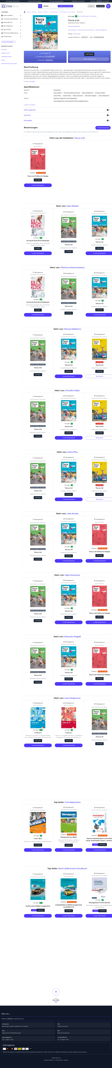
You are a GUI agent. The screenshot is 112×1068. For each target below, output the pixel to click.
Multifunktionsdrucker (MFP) (9, 63)
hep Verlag (76, 34)
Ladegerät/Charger (6, 56)
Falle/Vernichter (5, 53)
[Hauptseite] (19, 6)
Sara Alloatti (72, 30)
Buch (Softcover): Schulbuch (67, 12)
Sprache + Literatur (43, 12)
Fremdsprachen (54, 12)
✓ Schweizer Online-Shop (12, 1)
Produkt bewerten (74, 26)
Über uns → (6, 1014)
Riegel (3, 60)
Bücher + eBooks (31, 12)
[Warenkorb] (108, 6)
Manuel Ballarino (101, 30)
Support (91, 6)
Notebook (4, 49)
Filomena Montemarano (86, 30)
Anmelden (100, 6)
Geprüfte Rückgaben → (8, 41)
